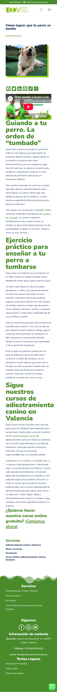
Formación (11, 553)
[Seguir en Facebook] (21, 627)
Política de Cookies (15, 673)
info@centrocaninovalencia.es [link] (32, 654)
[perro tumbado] (26, 75)
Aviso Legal (11, 668)
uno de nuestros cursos (24, 435)
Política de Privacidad (16, 663)
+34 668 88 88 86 (33, 648)
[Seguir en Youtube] (35, 627)
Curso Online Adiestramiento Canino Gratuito (26, 558)
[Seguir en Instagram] (28, 627)
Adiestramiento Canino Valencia (23, 545)
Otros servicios (14, 549)
